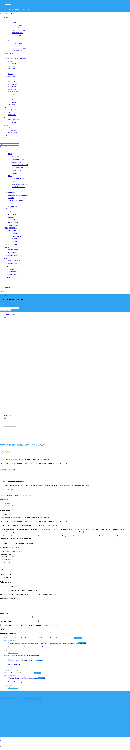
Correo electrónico (6, 621)
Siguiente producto (9, 415)
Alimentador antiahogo (15, 682)
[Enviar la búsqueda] (20, 291)
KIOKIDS (7, 499)
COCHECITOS (13, 250)
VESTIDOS (16, 173)
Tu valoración (4, 613)
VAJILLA (15, 239)
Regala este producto (10, 640)
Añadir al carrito (5, 310)
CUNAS (10, 211)
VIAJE (6, 258)
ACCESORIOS (13, 225)
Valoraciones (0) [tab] (8, 506)
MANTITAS (12, 203)
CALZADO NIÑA (18, 159)
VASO (29, 495)
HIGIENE (11, 217)
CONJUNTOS (16, 162)
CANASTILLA (9, 189)
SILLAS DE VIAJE (14, 261)
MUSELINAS (12, 206)
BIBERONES (16, 236)
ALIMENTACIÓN (14, 231)
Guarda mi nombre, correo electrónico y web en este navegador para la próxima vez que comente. (30, 625)
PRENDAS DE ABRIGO (20, 165)
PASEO (6, 247)
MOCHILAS (12, 253)
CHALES (11, 198)
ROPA (6, 151)
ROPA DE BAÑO (17, 170)
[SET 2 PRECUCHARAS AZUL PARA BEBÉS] (10, 426)
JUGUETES (12, 214)
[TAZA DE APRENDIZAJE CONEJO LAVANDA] (65, 413)
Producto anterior (11, 314)
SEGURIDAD (12, 220)
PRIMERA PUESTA (18, 167)
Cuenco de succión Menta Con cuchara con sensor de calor (26, 647)
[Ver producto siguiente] (15, 415)
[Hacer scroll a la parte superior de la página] (0, 738)
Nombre (3, 617)
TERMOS (15, 242)
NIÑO (10, 176)
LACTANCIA (12, 244)
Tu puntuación (4, 598)
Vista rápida (78, 638)
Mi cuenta (8, 4)
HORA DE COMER (10, 228)
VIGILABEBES (13, 222)
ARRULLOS (12, 192)
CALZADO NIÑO (18, 178)
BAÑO (6, 266)
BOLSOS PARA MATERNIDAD (18, 195)
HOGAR (7, 209)
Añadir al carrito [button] (13, 653)
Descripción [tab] (7, 503)
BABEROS (15, 233)
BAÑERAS (11, 269)
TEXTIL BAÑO (13, 274)
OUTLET (7, 277)
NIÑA (10, 154)
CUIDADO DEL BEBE (15, 200)
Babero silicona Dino (14, 664)
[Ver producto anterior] (4, 314)
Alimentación (10, 495)
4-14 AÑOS (16, 156)
